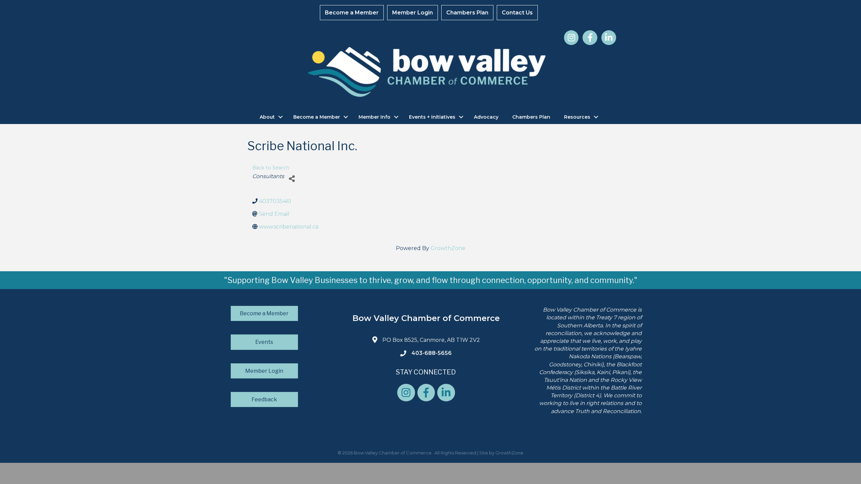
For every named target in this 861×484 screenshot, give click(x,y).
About (267, 117)
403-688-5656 (431, 353)
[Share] (291, 179)
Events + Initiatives (432, 117)
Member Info (374, 117)
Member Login (412, 12)
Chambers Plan (467, 12)
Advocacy (486, 117)
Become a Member (352, 12)
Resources (577, 117)
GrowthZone (447, 248)
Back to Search (270, 168)
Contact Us (517, 12)
